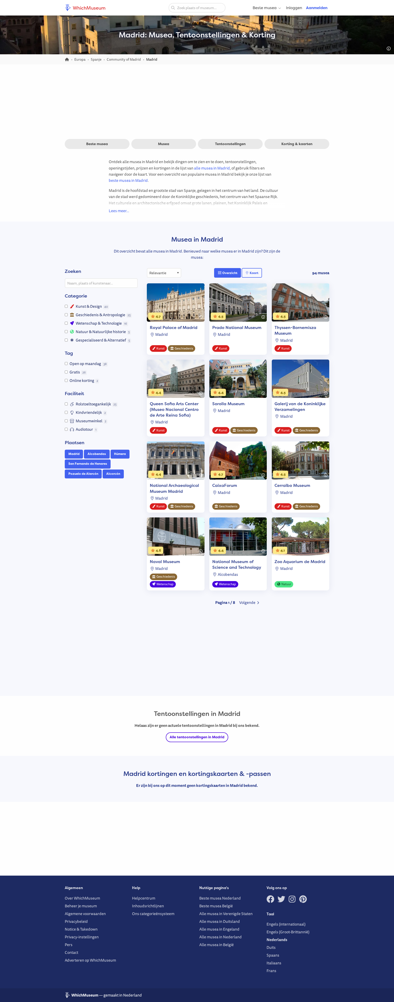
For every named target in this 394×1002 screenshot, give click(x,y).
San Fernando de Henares (87, 464)
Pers (69, 945)
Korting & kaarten (296, 143)
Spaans (273, 955)
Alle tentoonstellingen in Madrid (197, 737)
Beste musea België (216, 906)
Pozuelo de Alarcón (83, 474)
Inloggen (294, 7)
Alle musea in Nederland (220, 937)
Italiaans (274, 963)
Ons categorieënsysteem (153, 914)
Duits (271, 947)
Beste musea (265, 7)
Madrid (74, 454)
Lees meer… (119, 211)
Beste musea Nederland (220, 898)
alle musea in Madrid (212, 168)
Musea (163, 143)
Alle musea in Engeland (219, 929)
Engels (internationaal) (286, 924)
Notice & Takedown (81, 929)
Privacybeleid (76, 921)
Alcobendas (97, 454)
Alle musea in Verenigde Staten (226, 914)
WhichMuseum (89, 8)
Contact (71, 952)
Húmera (120, 454)
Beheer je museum (81, 906)
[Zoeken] (173, 7)
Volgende (247, 602)
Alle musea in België (216, 945)
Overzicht (229, 273)
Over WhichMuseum (82, 898)
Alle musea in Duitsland (219, 921)
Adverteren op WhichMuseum (90, 960)
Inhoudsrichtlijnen (148, 906)
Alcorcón (113, 474)
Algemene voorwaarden (85, 914)
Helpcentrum (143, 898)
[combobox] (197, 8)
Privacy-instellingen (82, 937)
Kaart (253, 273)
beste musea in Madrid (128, 180)
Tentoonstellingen (230, 143)
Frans (271, 971)
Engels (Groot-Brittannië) (288, 932)
